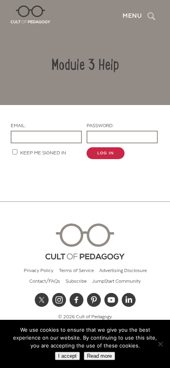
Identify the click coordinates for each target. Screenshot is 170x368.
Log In (105, 153)
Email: (18, 125)
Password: (100, 125)
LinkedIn (128, 300)
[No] (160, 344)
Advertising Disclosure (123, 270)
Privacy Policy (38, 270)
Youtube (111, 300)
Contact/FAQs (44, 281)
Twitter (41, 300)
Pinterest (94, 300)
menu (132, 15)
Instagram (59, 300)
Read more (99, 356)
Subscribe (76, 281)
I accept (67, 356)
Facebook (76, 300)
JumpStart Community (116, 281)
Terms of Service (76, 270)
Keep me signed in (43, 153)
